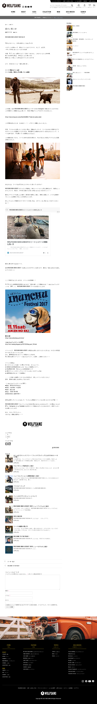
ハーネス (52, 7)
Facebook (22, 406)
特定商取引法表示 (22, 688)
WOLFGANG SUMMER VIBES (79, 86)
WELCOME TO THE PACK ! (21, 536)
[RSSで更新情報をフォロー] (9, 444)
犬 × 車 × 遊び (11, 561)
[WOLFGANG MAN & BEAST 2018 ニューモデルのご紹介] (9, 550)
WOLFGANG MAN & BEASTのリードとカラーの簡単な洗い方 (25, 210)
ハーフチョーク (63, 7)
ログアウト (76, 688)
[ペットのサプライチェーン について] (9, 499)
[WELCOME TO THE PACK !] (9, 539)
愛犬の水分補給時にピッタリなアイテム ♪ (83, 59)
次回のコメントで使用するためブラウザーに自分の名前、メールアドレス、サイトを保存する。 (32, 605)
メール (7, 595)
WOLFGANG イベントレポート (80, 32)
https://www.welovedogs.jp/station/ (14, 338)
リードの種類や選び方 (21, 526)
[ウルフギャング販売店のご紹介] (9, 469)
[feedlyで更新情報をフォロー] (6, 444)
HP (6, 406)
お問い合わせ (92, 1)
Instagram (12, 406)
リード (58, 7)
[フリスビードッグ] (9, 489)
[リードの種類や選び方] (9, 529)
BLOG (16, 32)
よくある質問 (78, 1)
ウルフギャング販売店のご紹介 (24, 466)
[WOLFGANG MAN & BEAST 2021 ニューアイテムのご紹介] (9, 509)
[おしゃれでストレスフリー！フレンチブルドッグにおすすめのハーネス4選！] (9, 458)
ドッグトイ (75, 46)
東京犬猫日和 (18, 516)
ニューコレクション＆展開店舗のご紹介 (26, 476)
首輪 (55, 7)
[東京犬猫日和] (9, 519)
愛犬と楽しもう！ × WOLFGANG (81, 72)
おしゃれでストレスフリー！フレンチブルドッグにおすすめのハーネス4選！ (36, 456)
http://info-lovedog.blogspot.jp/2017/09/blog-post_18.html (21, 344)
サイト (7, 600)
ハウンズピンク (69, 7)
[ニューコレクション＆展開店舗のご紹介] (9, 479)
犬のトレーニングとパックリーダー (82, 79)
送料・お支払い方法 (68, 1)
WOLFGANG (56, 447)
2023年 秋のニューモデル (79, 66)
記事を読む (16, 462)
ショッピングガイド (56, 1)
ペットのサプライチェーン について (25, 496)
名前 (7, 590)
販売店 (85, 1)
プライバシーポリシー (42, 688)
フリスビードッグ (19, 486)
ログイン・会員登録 (68, 688)
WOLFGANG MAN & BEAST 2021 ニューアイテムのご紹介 (31, 506)
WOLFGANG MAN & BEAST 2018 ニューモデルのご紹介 (31, 546)
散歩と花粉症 (76, 26)
